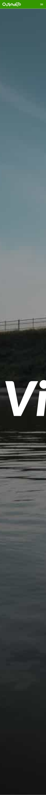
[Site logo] (11, 4)
